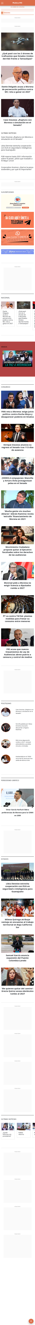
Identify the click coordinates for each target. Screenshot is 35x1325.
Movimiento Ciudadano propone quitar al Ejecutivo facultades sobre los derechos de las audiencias (17, 551)
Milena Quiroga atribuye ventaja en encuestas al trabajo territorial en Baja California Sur (17, 923)
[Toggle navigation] (2, 3)
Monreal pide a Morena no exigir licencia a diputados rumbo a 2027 (17, 585)
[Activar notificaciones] (31, 1321)
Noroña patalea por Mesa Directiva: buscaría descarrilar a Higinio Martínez (24, 726)
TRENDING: (6, 13)
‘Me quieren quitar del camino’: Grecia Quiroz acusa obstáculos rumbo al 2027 (17, 991)
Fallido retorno (21, 1133)
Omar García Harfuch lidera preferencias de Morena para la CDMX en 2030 (17, 813)
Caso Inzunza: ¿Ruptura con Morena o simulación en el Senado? (17, 122)
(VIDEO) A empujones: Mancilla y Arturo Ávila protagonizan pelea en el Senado (17, 480)
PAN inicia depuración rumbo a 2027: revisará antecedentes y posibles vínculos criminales (23, 743)
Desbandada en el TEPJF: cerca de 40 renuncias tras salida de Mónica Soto (24, 758)
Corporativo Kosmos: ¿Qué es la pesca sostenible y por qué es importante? (17, 168)
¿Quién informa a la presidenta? (7, 1134)
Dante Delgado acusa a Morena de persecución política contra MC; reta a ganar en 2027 (17, 89)
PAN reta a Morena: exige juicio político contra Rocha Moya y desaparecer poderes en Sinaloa (17, 414)
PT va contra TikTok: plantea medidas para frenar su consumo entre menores (17, 619)
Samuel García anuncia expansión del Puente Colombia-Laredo (17, 958)
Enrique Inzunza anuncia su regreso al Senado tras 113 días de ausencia (17, 447)
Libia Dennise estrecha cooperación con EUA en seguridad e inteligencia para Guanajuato (16, 148)
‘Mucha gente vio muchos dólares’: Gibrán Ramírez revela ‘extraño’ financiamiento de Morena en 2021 (17, 515)
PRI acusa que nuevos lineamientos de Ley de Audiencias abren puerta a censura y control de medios (17, 653)
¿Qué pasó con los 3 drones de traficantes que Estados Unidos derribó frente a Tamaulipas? (17, 56)
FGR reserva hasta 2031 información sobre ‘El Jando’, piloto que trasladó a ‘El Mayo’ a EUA (16, 158)
